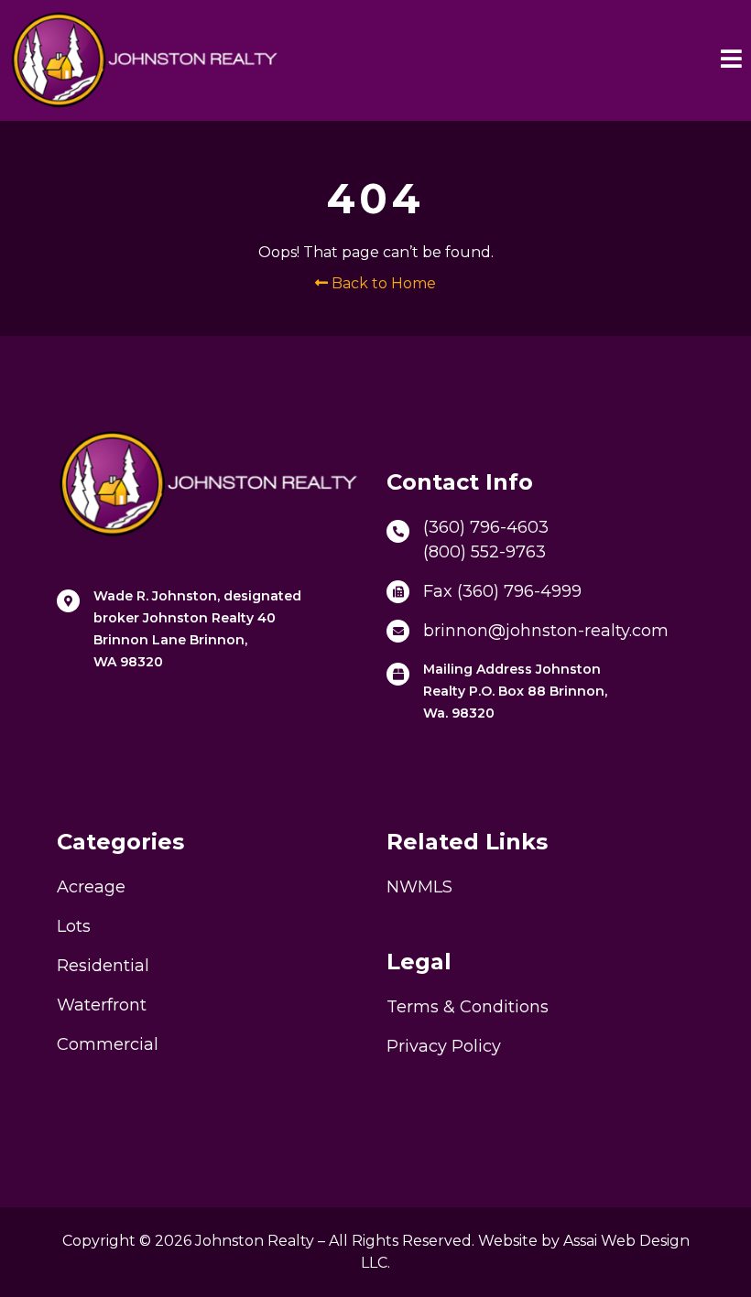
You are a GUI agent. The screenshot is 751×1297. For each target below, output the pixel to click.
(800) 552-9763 (484, 552)
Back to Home (382, 283)
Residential (103, 966)
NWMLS (419, 887)
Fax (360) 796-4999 (502, 591)
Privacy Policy (443, 1046)
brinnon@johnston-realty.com (546, 631)
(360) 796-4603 (486, 527)
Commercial (107, 1044)
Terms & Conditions (467, 1007)
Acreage (91, 887)
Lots (74, 926)
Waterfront (102, 1005)
